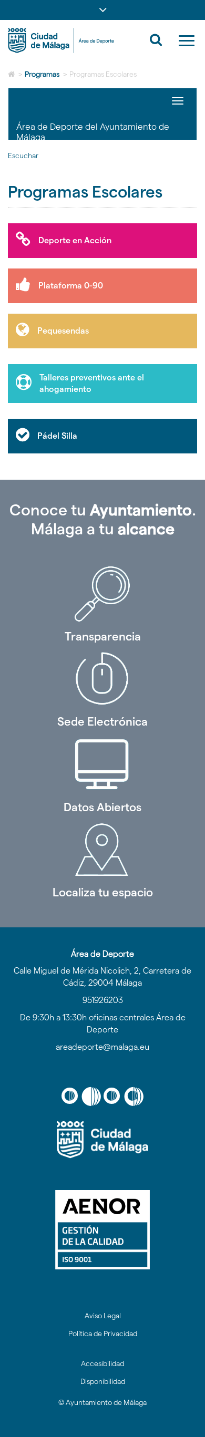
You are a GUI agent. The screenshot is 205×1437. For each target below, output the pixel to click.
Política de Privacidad (102, 1333)
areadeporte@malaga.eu (102, 1046)
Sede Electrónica (102, 721)
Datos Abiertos (102, 807)
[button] (102, 10)
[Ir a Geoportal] (102, 849)
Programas (42, 74)
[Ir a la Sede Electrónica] (102, 679)
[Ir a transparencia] (102, 594)
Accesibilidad (102, 1363)
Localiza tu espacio (103, 892)
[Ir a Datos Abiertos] (102, 764)
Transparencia (103, 636)
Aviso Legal (103, 1315)
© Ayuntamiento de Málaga (102, 1402)
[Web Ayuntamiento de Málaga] (102, 1140)
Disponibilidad (102, 1381)
